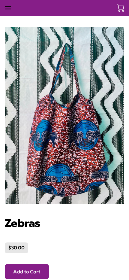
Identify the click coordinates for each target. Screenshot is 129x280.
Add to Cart (26, 272)
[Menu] (8, 8)
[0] (120, 8)
